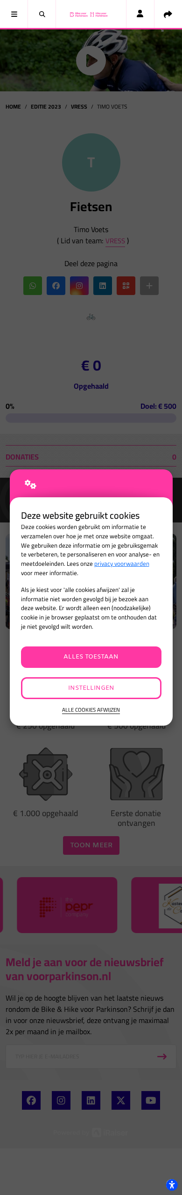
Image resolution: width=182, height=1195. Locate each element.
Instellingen (91, 688)
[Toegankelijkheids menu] (171, 1184)
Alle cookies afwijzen (91, 710)
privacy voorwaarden (121, 564)
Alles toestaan (91, 657)
